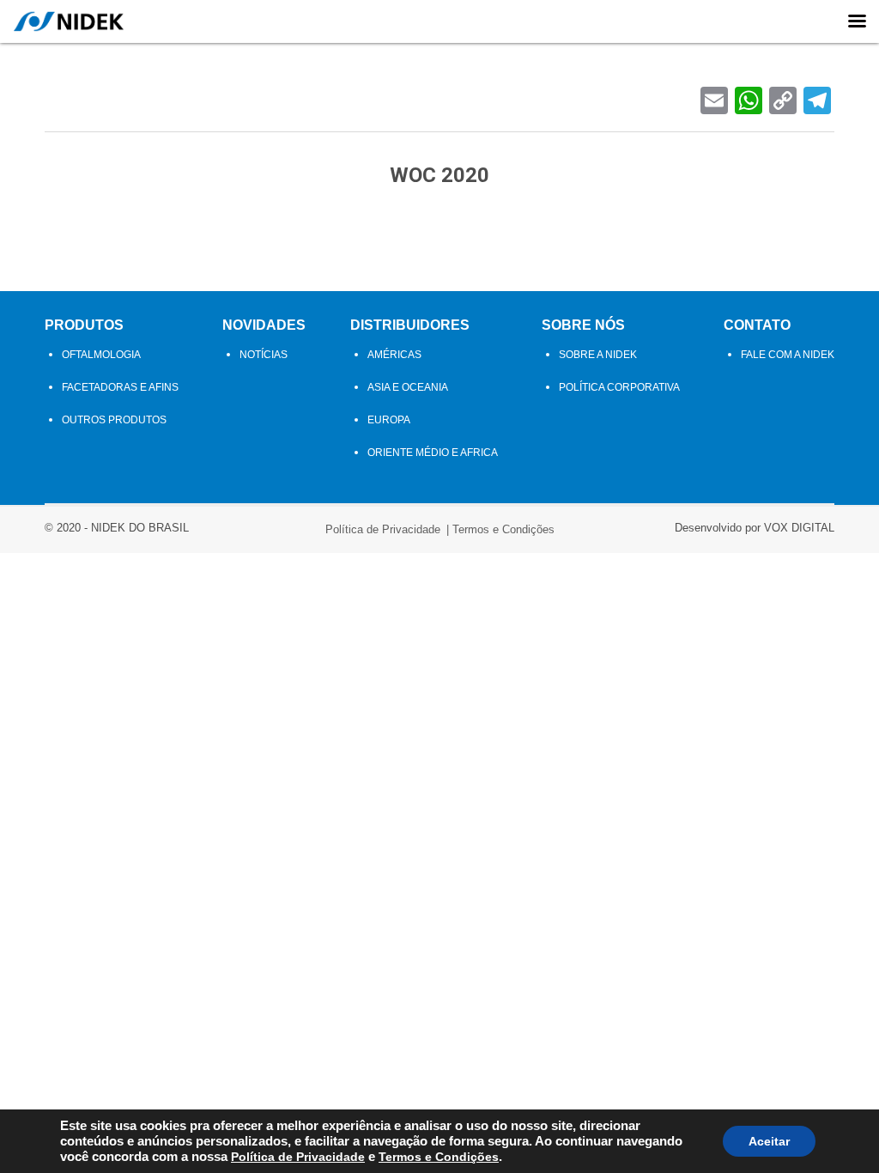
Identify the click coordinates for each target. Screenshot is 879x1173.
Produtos (84, 325)
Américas (394, 355)
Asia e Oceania (407, 387)
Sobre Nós (583, 325)
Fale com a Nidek (787, 355)
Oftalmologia (101, 355)
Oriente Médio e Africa (432, 453)
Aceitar (769, 1141)
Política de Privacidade (382, 529)
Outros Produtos (114, 420)
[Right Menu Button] (857, 21)
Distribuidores (410, 325)
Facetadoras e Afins (120, 387)
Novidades (264, 325)
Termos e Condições (503, 529)
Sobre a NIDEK (598, 355)
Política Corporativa (619, 387)
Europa (388, 420)
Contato (757, 325)
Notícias (263, 355)
